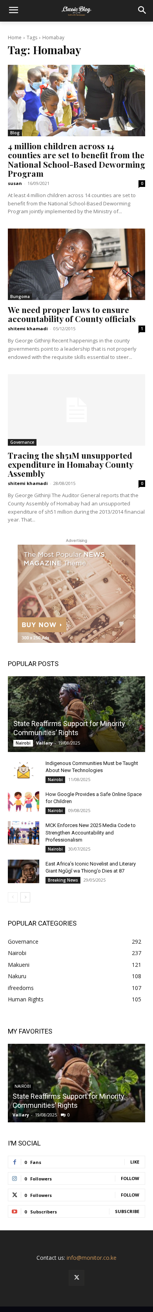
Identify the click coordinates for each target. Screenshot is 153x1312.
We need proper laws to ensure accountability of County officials (72, 314)
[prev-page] (13, 897)
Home (15, 37)
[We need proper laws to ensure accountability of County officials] (76, 264)
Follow (130, 1178)
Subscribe (127, 1211)
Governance (22, 442)
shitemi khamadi (28, 328)
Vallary (44, 743)
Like (134, 1162)
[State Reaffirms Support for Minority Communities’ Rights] (76, 714)
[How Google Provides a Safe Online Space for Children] (23, 802)
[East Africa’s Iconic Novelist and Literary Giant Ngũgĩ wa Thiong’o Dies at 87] (23, 871)
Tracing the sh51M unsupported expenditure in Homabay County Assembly (70, 464)
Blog (15, 132)
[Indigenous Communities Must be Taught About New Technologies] (23, 771)
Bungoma (20, 296)
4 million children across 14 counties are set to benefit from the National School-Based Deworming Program (76, 159)
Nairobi (23, 743)
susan (15, 183)
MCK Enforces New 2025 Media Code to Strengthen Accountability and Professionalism (91, 832)
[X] (76, 1277)
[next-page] (25, 897)
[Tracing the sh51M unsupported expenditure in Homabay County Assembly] (76, 410)
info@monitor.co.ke (92, 1257)
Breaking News (63, 880)
